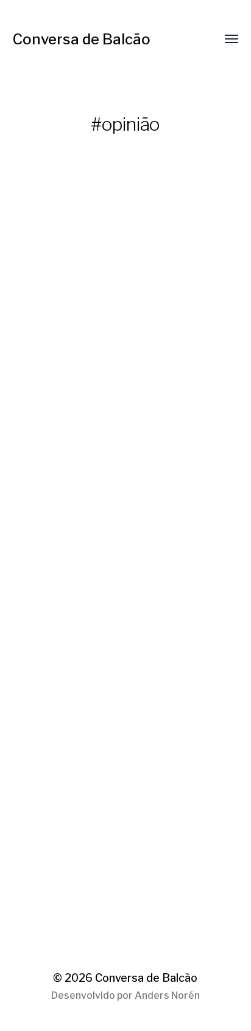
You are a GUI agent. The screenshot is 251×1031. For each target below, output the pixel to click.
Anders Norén (167, 995)
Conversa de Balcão (81, 39)
